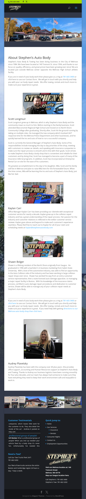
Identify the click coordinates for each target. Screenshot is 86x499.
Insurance (54, 430)
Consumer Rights (53, 437)
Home (49, 424)
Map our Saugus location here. (57, 475)
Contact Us (51, 440)
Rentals (53, 433)
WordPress (59, 496)
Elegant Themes (38, 496)
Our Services (52, 427)
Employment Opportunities (57, 444)
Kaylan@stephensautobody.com (39, 227)
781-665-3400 (68, 77)
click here (12, 303)
